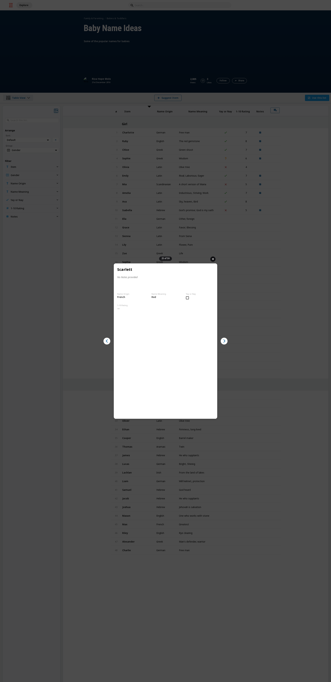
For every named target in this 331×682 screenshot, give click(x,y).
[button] (106, 341)
